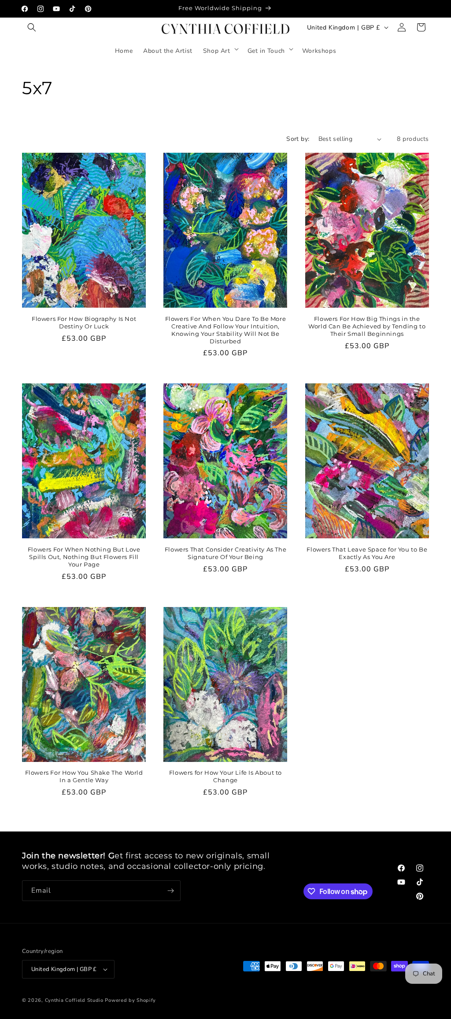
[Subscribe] (170, 890)
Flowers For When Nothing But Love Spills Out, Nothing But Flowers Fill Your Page (84, 557)
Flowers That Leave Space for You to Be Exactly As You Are (367, 553)
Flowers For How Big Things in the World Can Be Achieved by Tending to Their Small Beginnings (366, 326)
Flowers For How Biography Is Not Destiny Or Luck (84, 322)
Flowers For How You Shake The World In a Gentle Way (84, 776)
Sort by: (297, 139)
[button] (31, 27)
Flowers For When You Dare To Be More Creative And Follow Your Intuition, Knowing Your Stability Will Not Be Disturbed (225, 330)
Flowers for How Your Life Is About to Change (225, 776)
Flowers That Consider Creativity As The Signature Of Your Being (225, 553)
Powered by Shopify (130, 1000)
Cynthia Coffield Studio (74, 1000)
